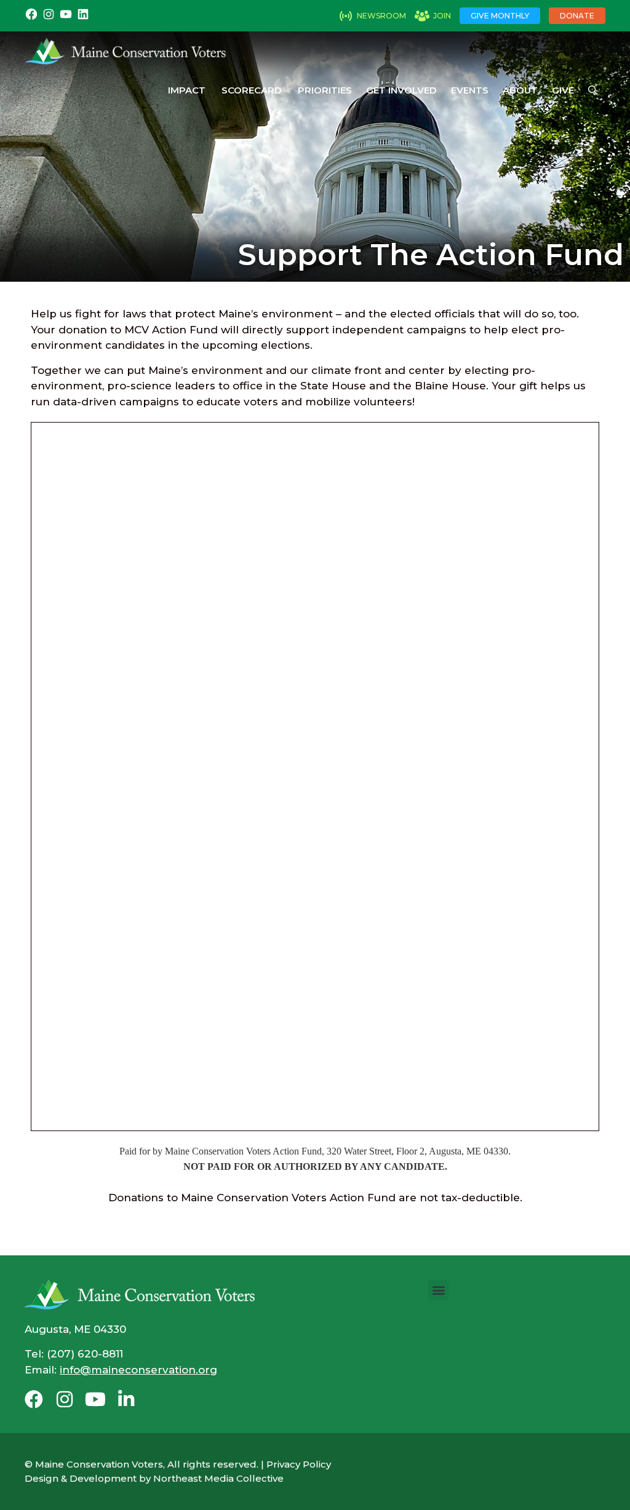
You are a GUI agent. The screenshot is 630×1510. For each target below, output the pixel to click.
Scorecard (251, 90)
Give (563, 90)
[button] (438, 1290)
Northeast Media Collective (218, 1478)
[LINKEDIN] (83, 18)
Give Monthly (500, 15)
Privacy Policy (298, 1464)
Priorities (325, 90)
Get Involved (401, 90)
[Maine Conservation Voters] (130, 51)
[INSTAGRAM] (48, 18)
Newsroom (381, 15)
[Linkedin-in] (126, 1399)
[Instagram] (64, 1399)
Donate (577, 15)
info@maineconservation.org (138, 1370)
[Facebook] (34, 1399)
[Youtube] (95, 1399)
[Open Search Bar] (592, 90)
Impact (186, 90)
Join (442, 15)
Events (469, 90)
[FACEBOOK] (31, 18)
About (520, 90)
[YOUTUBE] (66, 18)
